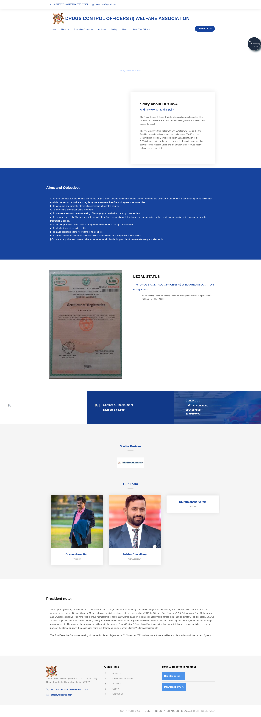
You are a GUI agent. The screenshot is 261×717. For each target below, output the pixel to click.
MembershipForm (256, 45)
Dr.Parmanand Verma (192, 501)
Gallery (114, 29)
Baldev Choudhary (135, 554)
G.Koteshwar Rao (77, 554)
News (125, 29)
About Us (65, 29)
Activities (102, 29)
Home (53, 29)
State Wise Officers (141, 29)
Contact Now (205, 29)
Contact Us (117, 694)
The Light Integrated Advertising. (164, 711)
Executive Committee (83, 29)
